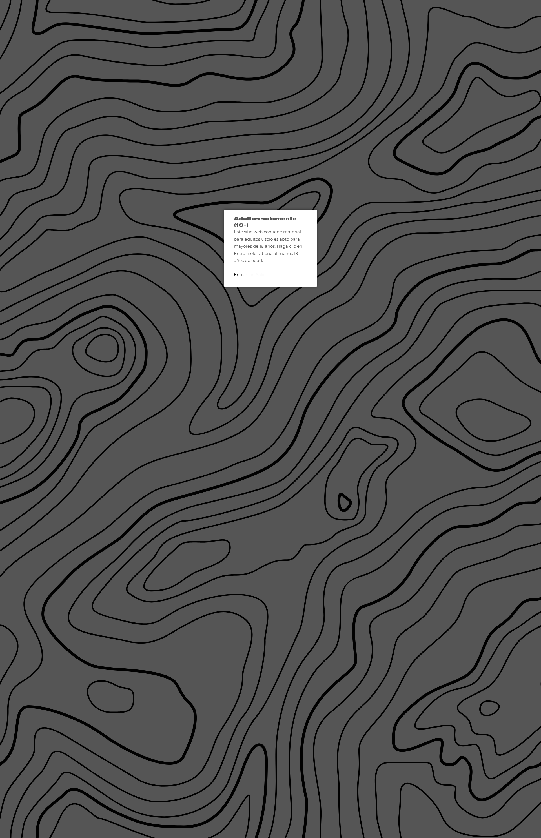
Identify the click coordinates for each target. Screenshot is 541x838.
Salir (260, 274)
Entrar (240, 274)
